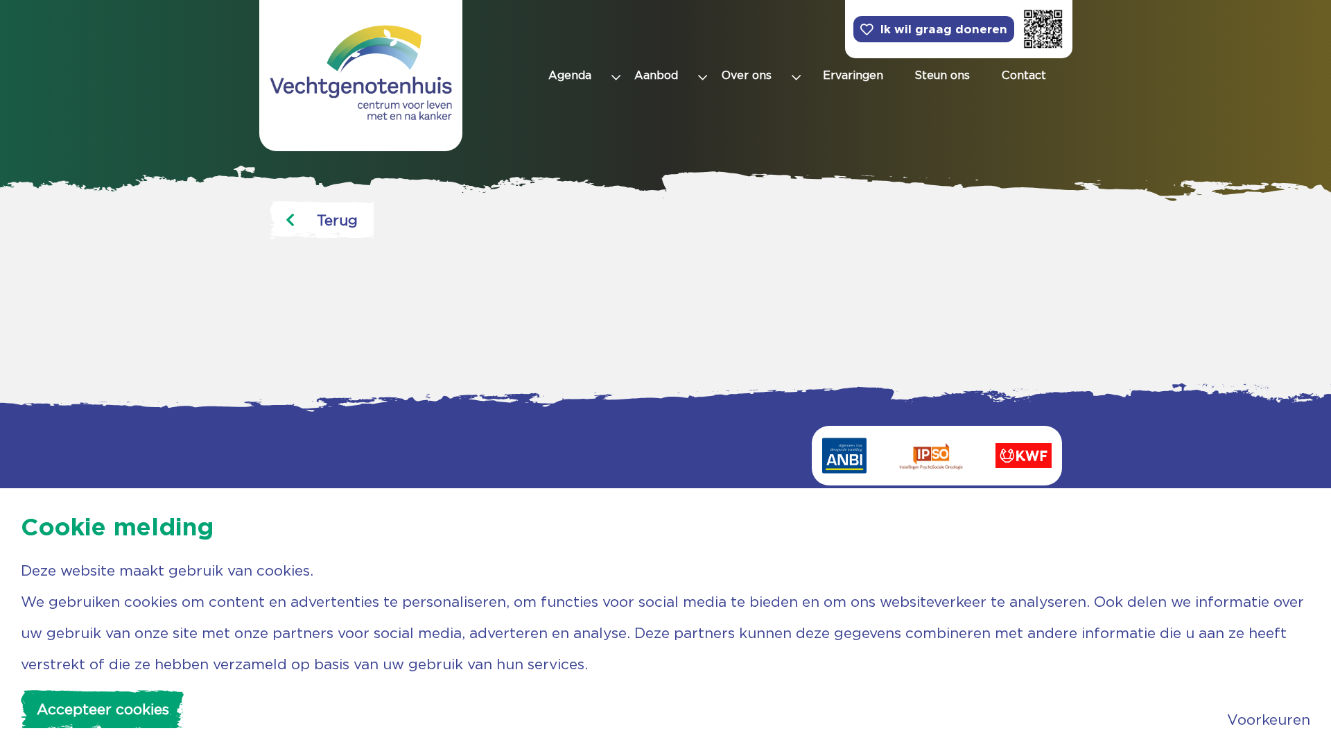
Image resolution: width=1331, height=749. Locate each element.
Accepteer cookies (103, 709)
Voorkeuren (1268, 719)
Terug (337, 220)
